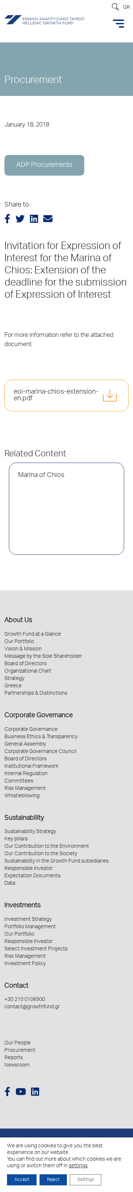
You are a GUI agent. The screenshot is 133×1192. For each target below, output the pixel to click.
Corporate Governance (38, 715)
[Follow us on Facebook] (7, 1093)
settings (78, 1166)
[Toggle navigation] (119, 24)
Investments (22, 905)
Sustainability (24, 818)
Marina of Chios (41, 475)
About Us (18, 620)
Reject (53, 1180)
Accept (21, 1180)
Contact (16, 986)
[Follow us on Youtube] (21, 1093)
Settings (85, 1180)
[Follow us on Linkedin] (35, 1093)
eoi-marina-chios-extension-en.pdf (56, 395)
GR (126, 7)
